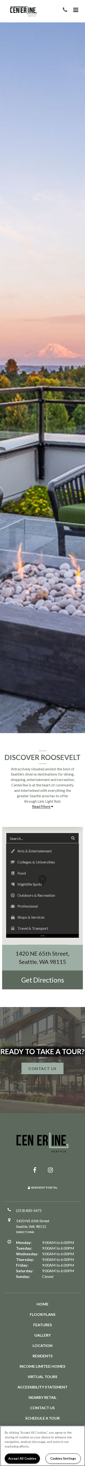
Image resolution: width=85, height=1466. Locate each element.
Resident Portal (44, 1187)
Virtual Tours (42, 1376)
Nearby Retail (43, 1397)
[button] (66, 10)
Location (42, 1345)
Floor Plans (42, 1314)
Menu (74, 10)
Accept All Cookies (22, 1458)
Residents (43, 1356)
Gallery (42, 1335)
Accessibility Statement (42, 1387)
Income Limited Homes (42, 1366)
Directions (25, 1232)
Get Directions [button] (42, 980)
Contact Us (42, 1407)
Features (42, 1324)
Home (42, 1304)
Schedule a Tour (42, 1418)
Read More (41, 806)
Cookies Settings (63, 1458)
